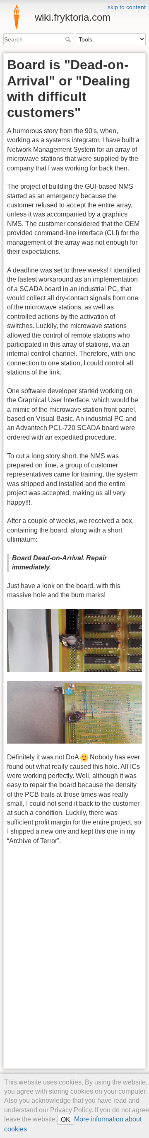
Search (69, 39)
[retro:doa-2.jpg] (74, 712)
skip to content (127, 7)
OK (65, 1119)
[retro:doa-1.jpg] (74, 640)
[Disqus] (61, 958)
